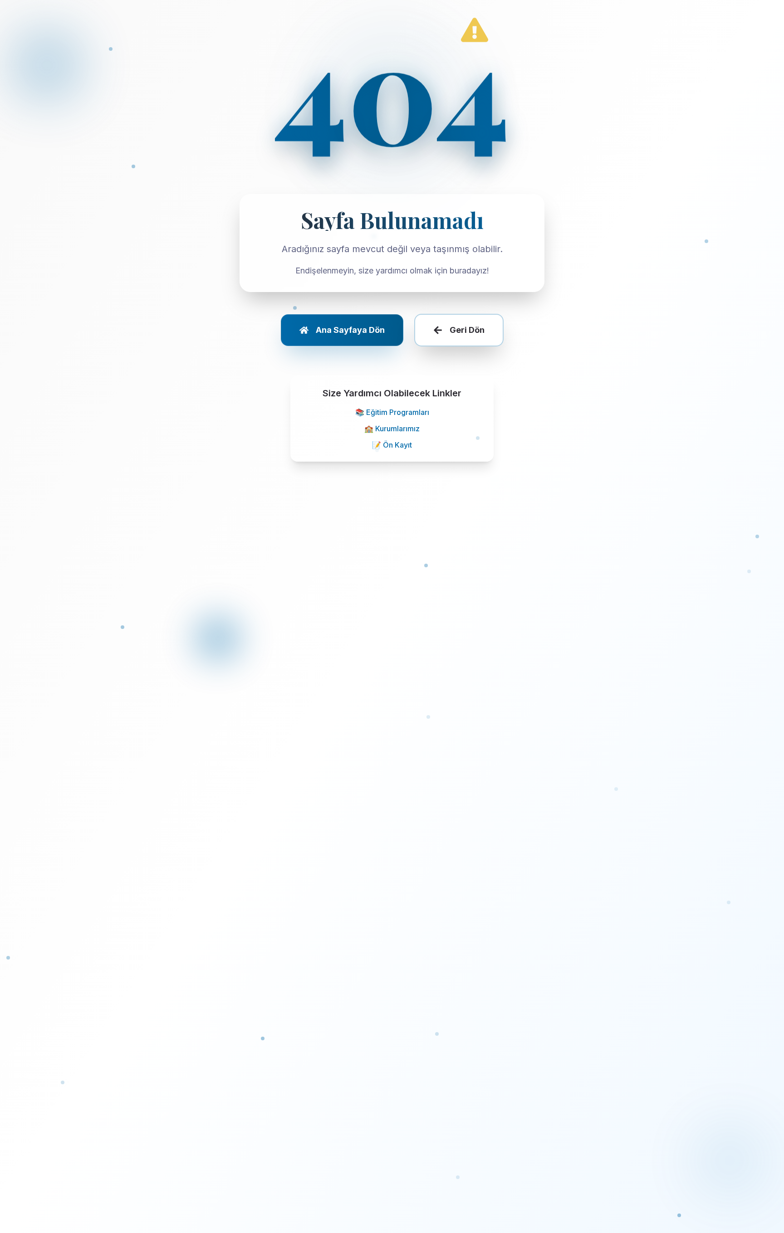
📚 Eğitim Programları (392, 412)
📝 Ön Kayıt (392, 444)
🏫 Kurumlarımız (392, 428)
